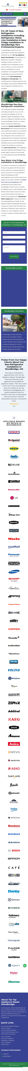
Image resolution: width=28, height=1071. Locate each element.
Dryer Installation (6, 1036)
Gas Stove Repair (6, 1028)
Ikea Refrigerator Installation (11, 16)
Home (2, 16)
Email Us (5, 1054)
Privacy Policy (5, 1044)
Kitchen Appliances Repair (8, 1030)
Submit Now (14, 256)
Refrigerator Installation (7, 1040)
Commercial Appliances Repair (10, 1026)
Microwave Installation (7, 1038)
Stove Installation (6, 1042)
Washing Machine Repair (8, 1034)
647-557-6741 (7, 1056)
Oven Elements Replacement (9, 1032)
